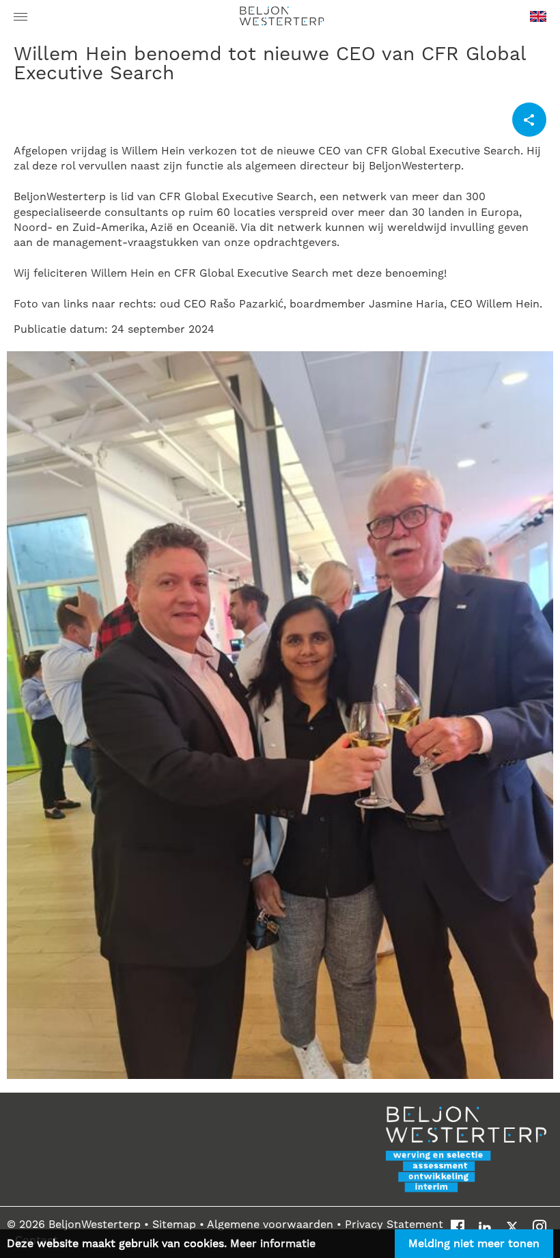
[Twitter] (512, 1226)
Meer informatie (273, 1243)
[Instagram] (539, 1226)
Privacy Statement (394, 1224)
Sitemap (175, 1224)
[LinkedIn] (485, 1226)
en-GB (538, 21)
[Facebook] (457, 1226)
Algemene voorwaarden (270, 1224)
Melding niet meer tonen (474, 1243)
